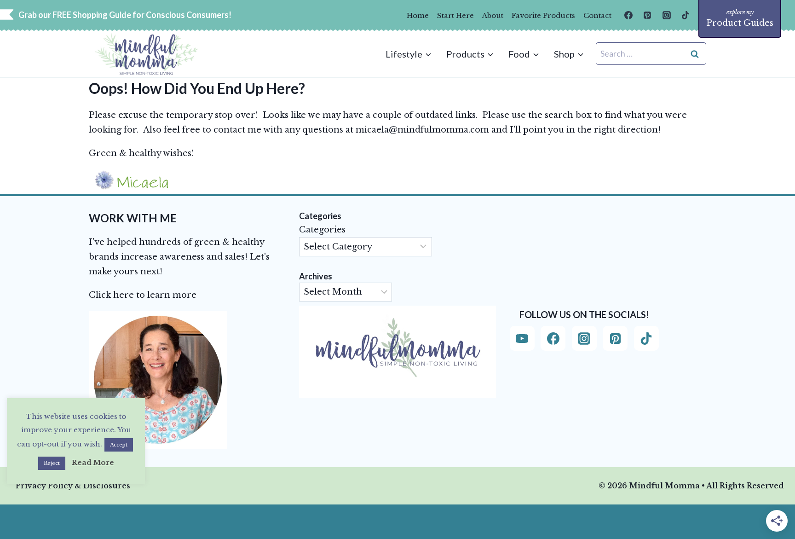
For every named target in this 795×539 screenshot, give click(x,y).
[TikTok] (685, 15)
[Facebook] (628, 15)
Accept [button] (118, 444)
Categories (322, 230)
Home (418, 15)
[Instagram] (666, 15)
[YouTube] (522, 338)
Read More (93, 462)
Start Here (455, 15)
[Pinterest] (647, 15)
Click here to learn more (142, 295)
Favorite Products (543, 15)
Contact (597, 15)
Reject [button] (52, 463)
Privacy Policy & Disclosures (73, 485)
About (492, 15)
